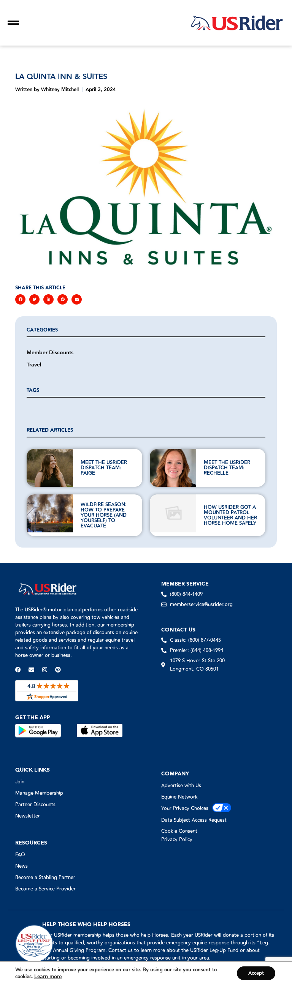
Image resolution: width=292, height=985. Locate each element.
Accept (256, 973)
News (21, 866)
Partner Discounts (35, 804)
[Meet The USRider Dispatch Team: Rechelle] (173, 468)
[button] (20, 299)
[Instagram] (45, 669)
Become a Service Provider (45, 889)
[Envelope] (31, 669)
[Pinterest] (58, 669)
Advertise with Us (181, 785)
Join (19, 782)
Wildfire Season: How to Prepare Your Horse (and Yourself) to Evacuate (104, 515)
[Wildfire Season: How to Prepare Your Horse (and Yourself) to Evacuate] (50, 513)
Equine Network (179, 797)
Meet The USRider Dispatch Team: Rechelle (227, 468)
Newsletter (27, 816)
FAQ (20, 855)
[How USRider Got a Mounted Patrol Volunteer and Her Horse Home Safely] (173, 513)
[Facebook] (18, 669)
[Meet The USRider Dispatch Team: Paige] (50, 468)
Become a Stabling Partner (45, 877)
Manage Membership (39, 793)
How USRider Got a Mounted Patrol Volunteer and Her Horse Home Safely (231, 515)
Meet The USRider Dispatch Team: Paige (104, 468)
